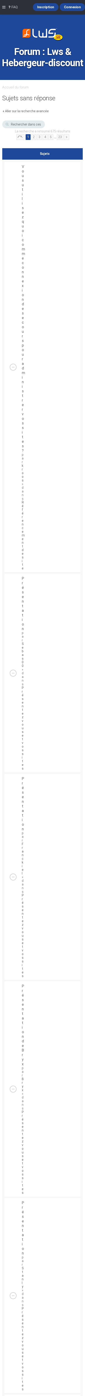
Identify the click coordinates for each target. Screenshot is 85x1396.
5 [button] (51, 137)
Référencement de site (23, 535)
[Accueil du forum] (42, 35)
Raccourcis (4, 7)
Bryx (23, 1084)
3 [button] (39, 137)
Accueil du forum (15, 87)
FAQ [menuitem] (14, 7)
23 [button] (60, 137)
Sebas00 (23, 655)
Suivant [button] (66, 137)
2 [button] (34, 137)
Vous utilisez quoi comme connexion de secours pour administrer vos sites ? (23, 308)
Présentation (23, 603)
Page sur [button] (20, 137)
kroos (23, 473)
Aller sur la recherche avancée (27, 111)
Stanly (23, 1277)
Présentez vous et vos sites (23, 728)
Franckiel (23, 858)
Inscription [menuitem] (45, 7)
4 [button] (45, 137)
